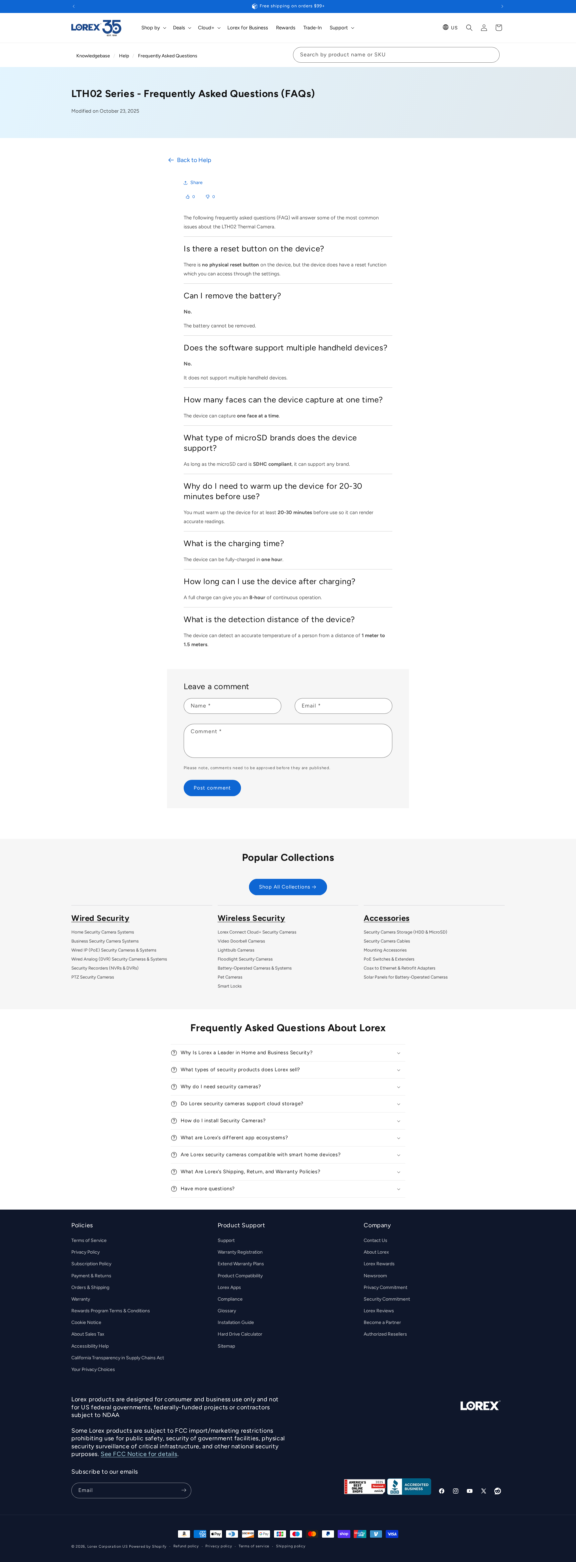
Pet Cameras (230, 977)
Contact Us (375, 1241)
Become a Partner (382, 1323)
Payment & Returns (91, 1276)
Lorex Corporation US (107, 1546)
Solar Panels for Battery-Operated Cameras (406, 977)
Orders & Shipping (90, 1287)
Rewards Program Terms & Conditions (110, 1311)
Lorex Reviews (379, 1311)
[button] (153, 28)
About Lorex (376, 1252)
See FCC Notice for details (139, 1454)
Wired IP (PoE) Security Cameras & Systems (113, 950)
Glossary (227, 1311)
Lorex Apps (229, 1287)
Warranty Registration (240, 1252)
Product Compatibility (240, 1276)
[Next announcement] (502, 6)
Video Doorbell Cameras (241, 941)
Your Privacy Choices (93, 1370)
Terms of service (254, 1546)
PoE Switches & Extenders (389, 959)
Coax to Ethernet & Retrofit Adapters (399, 968)
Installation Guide (236, 1323)
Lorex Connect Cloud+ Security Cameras (257, 932)
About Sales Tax (87, 1334)
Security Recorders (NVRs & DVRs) (105, 968)
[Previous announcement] (73, 6)
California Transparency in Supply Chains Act (117, 1358)
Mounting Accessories (385, 950)
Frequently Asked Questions (167, 56)
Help (124, 56)
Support (226, 1241)
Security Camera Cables (387, 941)
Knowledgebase (93, 56)
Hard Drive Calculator (240, 1334)
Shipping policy (291, 1546)
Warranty (80, 1299)
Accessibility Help (90, 1346)
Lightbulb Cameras (236, 950)
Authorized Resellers (385, 1334)
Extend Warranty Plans (241, 1264)
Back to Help (194, 160)
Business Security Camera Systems (105, 941)
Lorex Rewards (379, 1264)
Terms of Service (89, 1241)
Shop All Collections (284, 887)
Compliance (230, 1299)
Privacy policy (218, 1546)
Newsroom (375, 1276)
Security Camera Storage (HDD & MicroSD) (405, 932)
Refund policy (186, 1546)
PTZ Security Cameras (92, 977)
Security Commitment (387, 1299)
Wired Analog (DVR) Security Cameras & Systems (119, 959)
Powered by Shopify (148, 1546)
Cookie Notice (86, 1323)
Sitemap (226, 1346)
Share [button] (196, 182)
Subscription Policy (91, 1264)
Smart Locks (230, 986)
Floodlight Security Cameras (245, 959)
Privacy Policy (85, 1252)
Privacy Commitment (385, 1287)
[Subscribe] (183, 1490)
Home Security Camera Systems (102, 932)
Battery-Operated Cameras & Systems (255, 968)
